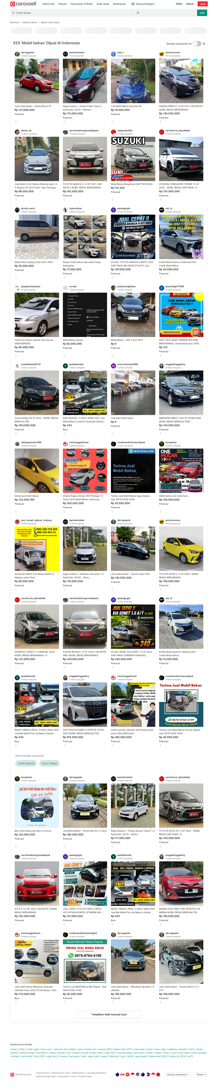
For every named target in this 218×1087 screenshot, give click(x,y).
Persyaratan (63, 1076)
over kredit (26, 1056)
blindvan (114, 1056)
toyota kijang (125, 1052)
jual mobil (184, 1052)
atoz (123, 1056)
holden (72, 1049)
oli (68, 1052)
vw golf (75, 1052)
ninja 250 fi (110, 1052)
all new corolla (88, 1052)
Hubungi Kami (57, 1073)
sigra (36, 1049)
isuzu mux (46, 1049)
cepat (104, 1056)
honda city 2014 (177, 1056)
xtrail (29, 1049)
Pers (68, 1073)
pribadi (15, 1056)
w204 (130, 1056)
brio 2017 (127, 1049)
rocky (149, 1049)
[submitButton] (202, 13)
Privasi (74, 1076)
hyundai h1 (42, 1052)
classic (13, 1049)
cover (174, 1052)
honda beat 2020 (158, 1056)
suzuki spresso (199, 1052)
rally (84, 1056)
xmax (166, 1052)
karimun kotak (27, 1052)
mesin (117, 1049)
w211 (190, 1056)
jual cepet (74, 1056)
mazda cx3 (90, 1049)
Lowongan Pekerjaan (95, 1073)
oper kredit (141, 1056)
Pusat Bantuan (42, 1073)
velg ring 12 (52, 1056)
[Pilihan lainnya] (16, 121)
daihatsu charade (177, 1049)
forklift (149, 1052)
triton (22, 1049)
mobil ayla (139, 1049)
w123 (191, 1049)
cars (80, 1049)
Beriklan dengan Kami (46, 1076)
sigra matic (93, 1056)
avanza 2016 (105, 1049)
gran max (139, 1052)
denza (64, 1056)
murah (158, 1052)
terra (100, 1052)
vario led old (60, 1049)
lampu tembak (57, 1052)
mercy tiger (160, 1049)
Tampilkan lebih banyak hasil (109, 1014)
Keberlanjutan (78, 1073)
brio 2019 (39, 1056)
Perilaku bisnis (85, 1076)
